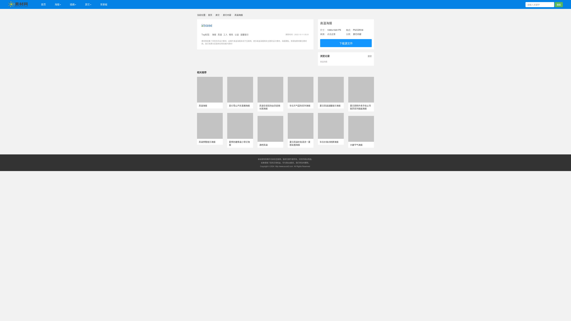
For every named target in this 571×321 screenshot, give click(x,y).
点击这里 (331, 34)
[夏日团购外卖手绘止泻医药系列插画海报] (361, 78)
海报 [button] (57, 4)
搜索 (559, 4)
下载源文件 (346, 43)
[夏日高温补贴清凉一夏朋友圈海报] (300, 114)
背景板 (103, 4)
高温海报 (238, 14)
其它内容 (227, 14)
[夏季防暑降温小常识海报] (240, 114)
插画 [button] (72, 4)
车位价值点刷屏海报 (329, 141)
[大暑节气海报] (361, 117)
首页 (43, 4)
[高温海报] (210, 78)
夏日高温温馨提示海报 (330, 105)
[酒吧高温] (270, 117)
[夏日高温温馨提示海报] (331, 78)
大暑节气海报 (356, 144)
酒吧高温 (263, 144)
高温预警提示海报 (207, 141)
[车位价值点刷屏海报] (331, 114)
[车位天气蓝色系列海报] (300, 78)
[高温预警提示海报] (210, 114)
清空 (370, 56)
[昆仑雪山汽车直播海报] (240, 78)
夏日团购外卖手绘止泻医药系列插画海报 (360, 107)
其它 (217, 14)
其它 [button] (87, 4)
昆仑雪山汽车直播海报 (239, 105)
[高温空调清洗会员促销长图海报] (270, 78)
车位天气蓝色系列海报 (300, 105)
